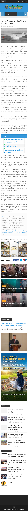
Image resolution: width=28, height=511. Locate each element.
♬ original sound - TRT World (18, 232)
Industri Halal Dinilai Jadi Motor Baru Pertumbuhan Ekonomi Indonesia (16, 435)
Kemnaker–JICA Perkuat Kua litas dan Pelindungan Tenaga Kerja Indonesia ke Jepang (16, 419)
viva (6, 238)
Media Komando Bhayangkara (18, 509)
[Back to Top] (14, 507)
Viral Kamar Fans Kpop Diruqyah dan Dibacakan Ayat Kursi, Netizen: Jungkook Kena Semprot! (13, 150)
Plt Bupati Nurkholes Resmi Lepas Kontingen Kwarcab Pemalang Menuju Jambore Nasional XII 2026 (16, 469)
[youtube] (26, 1)
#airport (20, 231)
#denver (8, 232)
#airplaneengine (10, 231)
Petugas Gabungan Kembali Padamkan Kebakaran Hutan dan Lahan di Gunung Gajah (16, 442)
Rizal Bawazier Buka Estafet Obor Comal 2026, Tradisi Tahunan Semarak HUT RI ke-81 (17, 462)
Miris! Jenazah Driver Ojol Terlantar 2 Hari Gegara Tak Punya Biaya (14, 289)
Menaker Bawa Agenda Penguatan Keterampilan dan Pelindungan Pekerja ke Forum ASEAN (13, 324)
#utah (16, 231)
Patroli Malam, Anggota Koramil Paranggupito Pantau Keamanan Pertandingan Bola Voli (15, 427)
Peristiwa (18, 26)
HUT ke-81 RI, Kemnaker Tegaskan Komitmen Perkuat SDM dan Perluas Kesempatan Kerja (16, 476)
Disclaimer (10, 482)
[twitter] (18, 1)
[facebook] (20, 1)
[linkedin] (24, 1)
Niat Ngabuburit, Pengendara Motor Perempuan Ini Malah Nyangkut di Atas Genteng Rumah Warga (13, 140)
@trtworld (4, 216)
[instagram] (22, 1)
